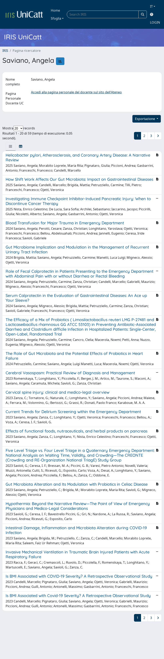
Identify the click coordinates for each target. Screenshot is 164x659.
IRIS (5, 50)
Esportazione (145, 119)
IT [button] (151, 6)
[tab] (11, 146)
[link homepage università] (24, 14)
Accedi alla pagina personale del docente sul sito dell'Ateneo (76, 92)
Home (55, 10)
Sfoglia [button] (56, 18)
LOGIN (155, 22)
